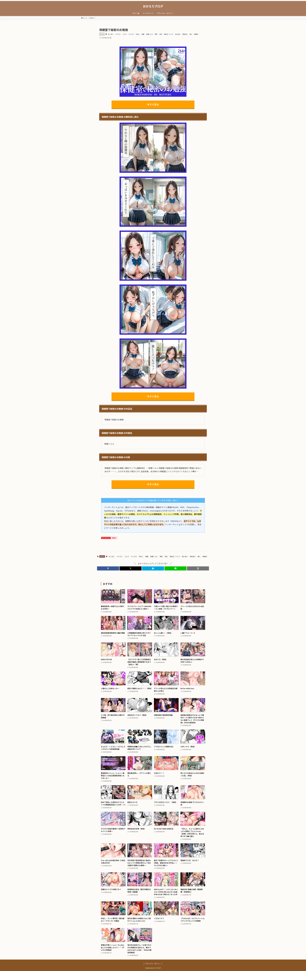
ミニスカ (131, 34)
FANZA (102, 556)
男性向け (185, 34)
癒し (191, 34)
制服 (143, 34)
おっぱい (110, 34)
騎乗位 (196, 34)
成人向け (177, 34)
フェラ (125, 34)
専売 (156, 34)
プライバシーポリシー (153, 963)
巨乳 (160, 34)
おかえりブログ (153, 6)
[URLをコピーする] (198, 568)
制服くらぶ (149, 34)
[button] (108, 568)
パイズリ (118, 34)
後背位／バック (168, 34)
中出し (138, 34)
